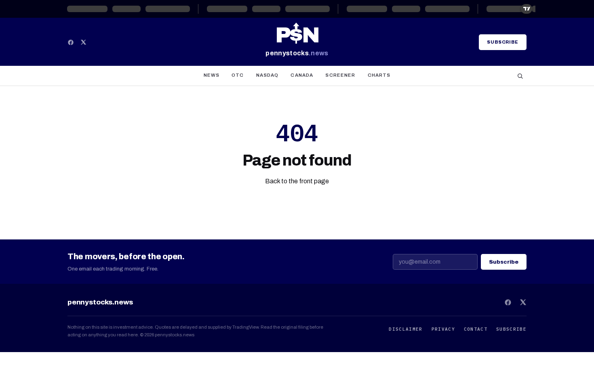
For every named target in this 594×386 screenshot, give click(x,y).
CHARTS (379, 75)
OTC (238, 75)
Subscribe (502, 42)
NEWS (212, 75)
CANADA (302, 75)
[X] (83, 42)
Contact (475, 329)
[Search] (520, 75)
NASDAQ (267, 75)
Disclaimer (405, 329)
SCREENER (340, 75)
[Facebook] (70, 42)
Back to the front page (297, 181)
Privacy (443, 329)
